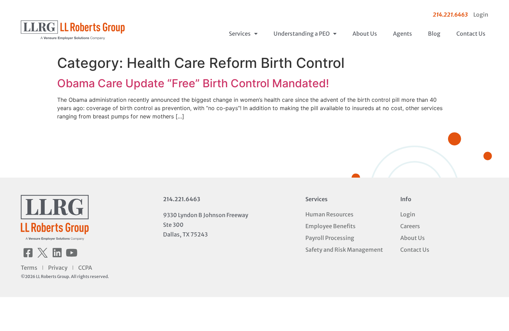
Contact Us (470, 33)
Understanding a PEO (302, 33)
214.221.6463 (181, 199)
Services (240, 33)
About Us (364, 33)
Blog (434, 33)
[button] (28, 252)
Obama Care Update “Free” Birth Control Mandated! (193, 83)
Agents (402, 33)
